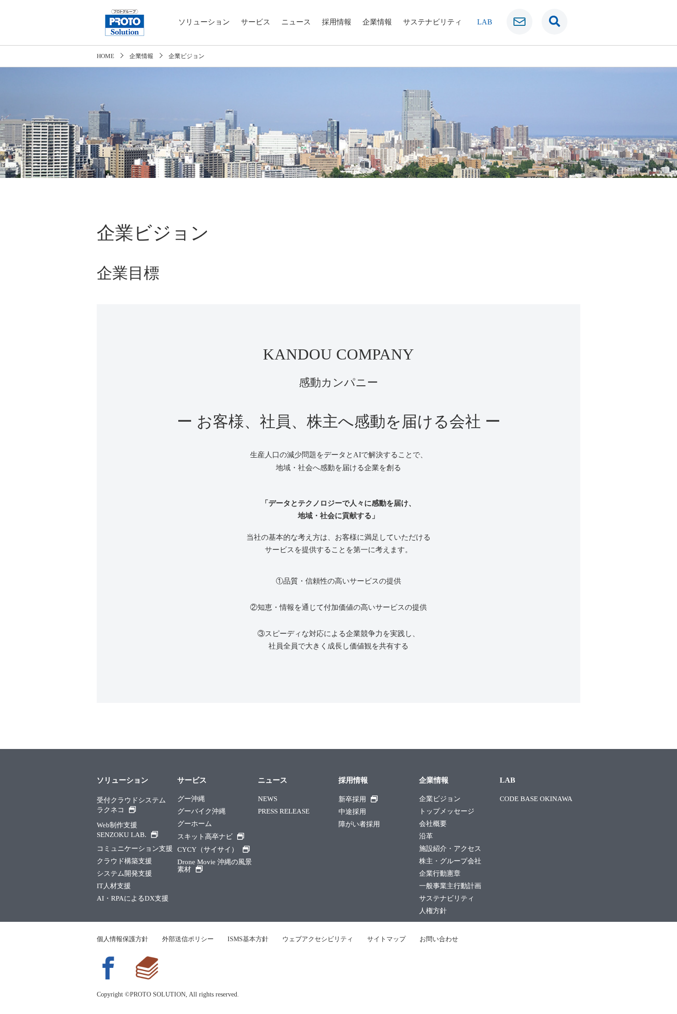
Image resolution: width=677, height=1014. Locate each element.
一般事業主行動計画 (450, 886)
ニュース (296, 22)
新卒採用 (352, 799)
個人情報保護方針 (122, 939)
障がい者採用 (359, 824)
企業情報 (377, 22)
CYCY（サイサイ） (207, 849)
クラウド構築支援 (124, 861)
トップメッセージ (446, 811)
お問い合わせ (439, 939)
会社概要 (433, 823)
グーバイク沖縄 (201, 811)
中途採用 (352, 811)
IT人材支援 (114, 886)
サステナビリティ (432, 22)
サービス (255, 22)
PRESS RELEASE (283, 811)
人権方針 (433, 911)
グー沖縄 (191, 799)
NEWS (267, 799)
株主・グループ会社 (450, 861)
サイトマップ (386, 939)
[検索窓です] (554, 22)
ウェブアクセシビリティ (317, 939)
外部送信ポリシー (188, 939)
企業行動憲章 (440, 873)
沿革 (426, 836)
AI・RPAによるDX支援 (133, 898)
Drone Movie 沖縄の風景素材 (214, 866)
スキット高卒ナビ (205, 836)
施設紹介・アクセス (450, 848)
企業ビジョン (440, 799)
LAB (484, 22)
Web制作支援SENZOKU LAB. (121, 829)
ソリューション (204, 22)
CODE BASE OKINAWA (536, 799)
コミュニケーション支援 (135, 848)
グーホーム (194, 823)
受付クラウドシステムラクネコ (131, 805)
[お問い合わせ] (519, 22)
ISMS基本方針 (248, 939)
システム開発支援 (124, 873)
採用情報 (336, 22)
